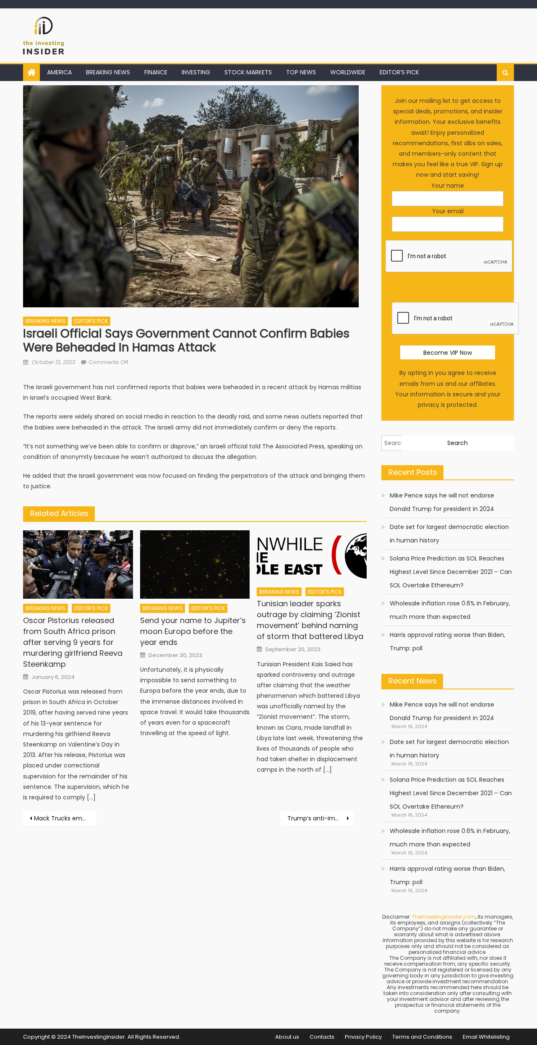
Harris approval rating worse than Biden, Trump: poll (447, 641)
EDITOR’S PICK (399, 72)
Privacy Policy (363, 1037)
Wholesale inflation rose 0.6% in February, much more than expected (450, 610)
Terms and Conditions (422, 1037)
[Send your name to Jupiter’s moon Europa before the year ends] (195, 564)
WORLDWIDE (347, 72)
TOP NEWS (301, 72)
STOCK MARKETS (248, 72)
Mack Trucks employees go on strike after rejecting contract (65, 818)
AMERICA (59, 72)
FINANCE (155, 72)
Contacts (322, 1037)
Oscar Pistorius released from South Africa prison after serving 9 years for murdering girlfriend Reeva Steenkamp (73, 642)
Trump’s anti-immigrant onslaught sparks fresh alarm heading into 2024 (320, 818)
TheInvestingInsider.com (443, 916)
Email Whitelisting (486, 1037)
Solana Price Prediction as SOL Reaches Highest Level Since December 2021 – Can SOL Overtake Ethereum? (451, 571)
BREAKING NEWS (108, 72)
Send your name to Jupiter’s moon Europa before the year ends (193, 631)
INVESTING (196, 72)
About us (287, 1037)
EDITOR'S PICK (91, 321)
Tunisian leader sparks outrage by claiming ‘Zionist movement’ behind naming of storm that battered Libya (310, 620)
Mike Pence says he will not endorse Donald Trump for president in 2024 (442, 502)
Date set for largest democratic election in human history (449, 534)
